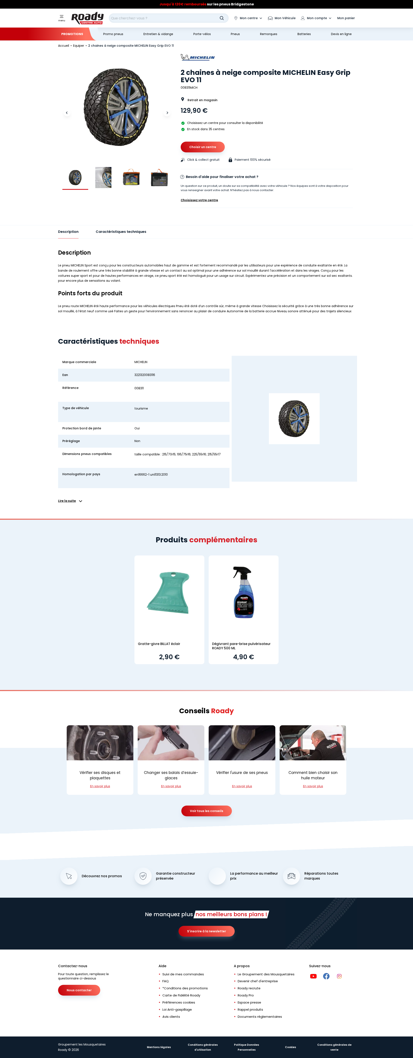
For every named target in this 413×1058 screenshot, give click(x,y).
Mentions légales (159, 1047)
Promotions (72, 34)
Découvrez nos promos (102, 876)
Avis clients (171, 1016)
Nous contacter (79, 990)
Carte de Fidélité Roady (181, 995)
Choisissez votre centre (199, 200)
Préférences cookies (178, 1002)
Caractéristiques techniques (121, 231)
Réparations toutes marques (321, 876)
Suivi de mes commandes (183, 974)
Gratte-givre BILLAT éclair (159, 644)
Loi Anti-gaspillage (177, 1009)
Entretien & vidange (158, 34)
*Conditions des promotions (185, 988)
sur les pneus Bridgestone (206, 4)
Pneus (235, 34)
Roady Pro (246, 995)
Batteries (304, 34)
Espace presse (249, 1002)
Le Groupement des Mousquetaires (266, 974)
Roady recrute (249, 988)
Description (68, 231)
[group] (75, 177)
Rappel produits (250, 1009)
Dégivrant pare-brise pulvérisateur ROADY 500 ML (241, 646)
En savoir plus (100, 786)
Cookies (290, 1047)
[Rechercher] (221, 18)
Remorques (268, 34)
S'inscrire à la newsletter (206, 931)
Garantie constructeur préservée (175, 876)
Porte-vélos (202, 34)
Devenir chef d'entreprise (258, 981)
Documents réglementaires (260, 1016)
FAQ (165, 981)
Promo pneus (113, 34)
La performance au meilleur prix (254, 876)
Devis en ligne (341, 34)
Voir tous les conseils (206, 811)
